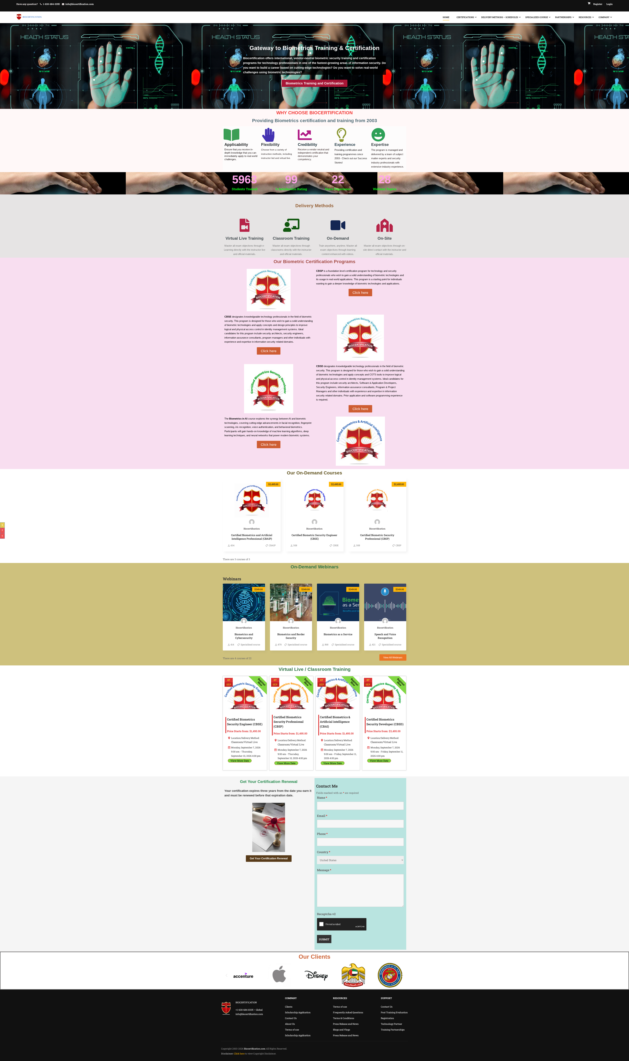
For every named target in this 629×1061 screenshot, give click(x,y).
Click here (239, 1053)
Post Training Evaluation (394, 1012)
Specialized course (250, 644)
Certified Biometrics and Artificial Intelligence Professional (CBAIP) (251, 536)
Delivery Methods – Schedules (499, 17)
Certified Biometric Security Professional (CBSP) (377, 536)
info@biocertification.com (79, 4)
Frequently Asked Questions (348, 1012)
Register (597, 4)
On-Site (385, 238)
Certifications (465, 17)
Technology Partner (391, 1023)
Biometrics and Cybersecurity (244, 636)
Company (604, 17)
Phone (322, 833)
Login (609, 4)
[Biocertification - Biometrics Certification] (29, 17)
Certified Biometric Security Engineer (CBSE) (314, 536)
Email (322, 815)
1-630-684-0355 (51, 4)
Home (446, 17)
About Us (290, 1023)
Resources (585, 17)
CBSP (398, 545)
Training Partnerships (393, 1029)
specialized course (536, 17)
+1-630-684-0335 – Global (249, 1009)
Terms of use (292, 1029)
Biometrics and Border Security (291, 636)
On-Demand (338, 238)
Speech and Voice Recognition (385, 636)
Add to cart (251, 500)
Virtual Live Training (245, 238)
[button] (226, 975)
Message (324, 870)
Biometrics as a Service (338, 634)
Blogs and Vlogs (341, 1029)
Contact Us (291, 1018)
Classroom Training (291, 238)
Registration (387, 1018)
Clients (288, 1006)
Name (322, 797)
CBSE (335, 545)
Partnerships (563, 17)
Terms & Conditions (343, 1018)
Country (323, 852)
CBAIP (272, 545)
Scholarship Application (298, 1012)
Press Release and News (346, 1023)
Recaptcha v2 (326, 914)
